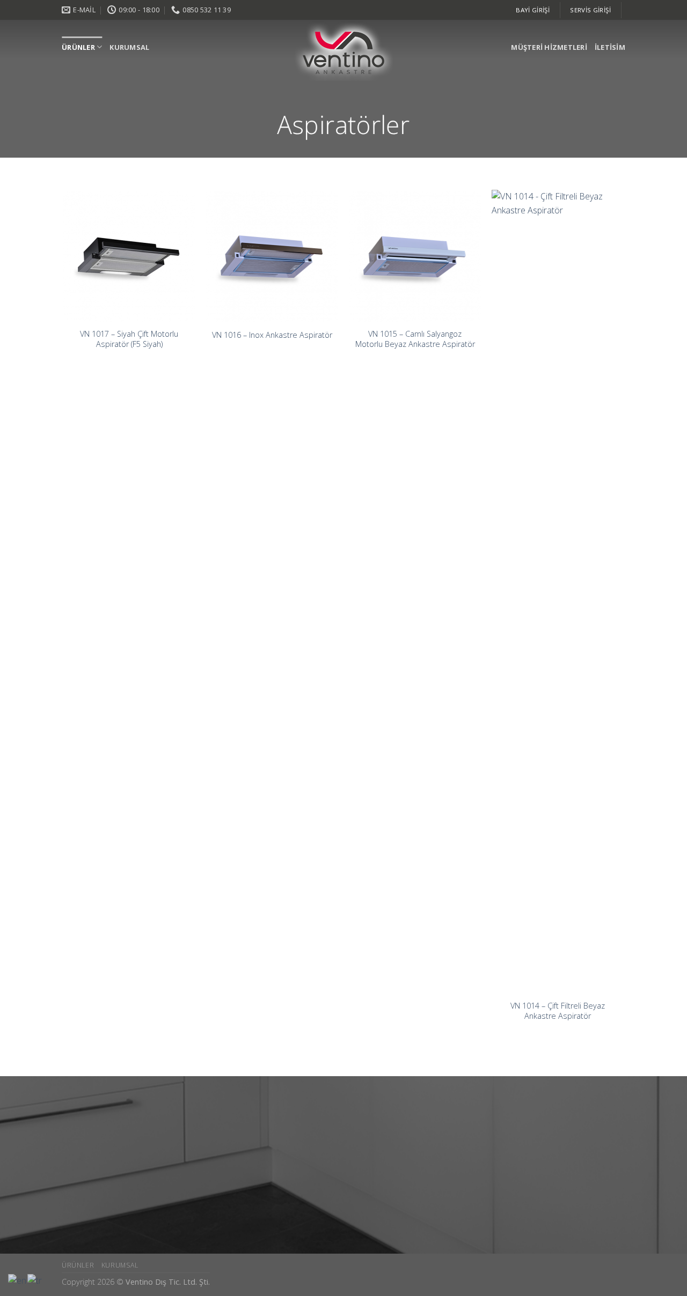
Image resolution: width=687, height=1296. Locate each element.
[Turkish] (35, 1280)
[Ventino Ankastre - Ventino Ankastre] (343, 51)
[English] (17, 1280)
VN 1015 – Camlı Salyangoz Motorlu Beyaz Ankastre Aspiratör (415, 339)
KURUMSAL (129, 47)
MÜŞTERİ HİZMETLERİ (549, 47)
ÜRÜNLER (78, 47)
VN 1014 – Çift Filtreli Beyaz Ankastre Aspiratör (557, 1011)
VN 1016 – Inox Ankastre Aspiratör (272, 335)
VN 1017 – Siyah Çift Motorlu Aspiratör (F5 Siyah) (129, 339)
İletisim (610, 47)
